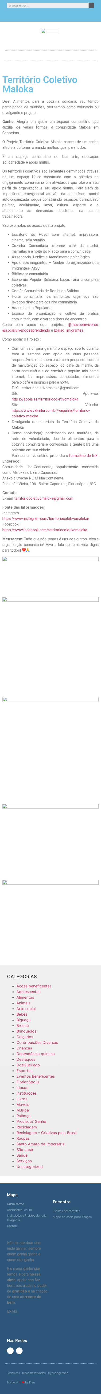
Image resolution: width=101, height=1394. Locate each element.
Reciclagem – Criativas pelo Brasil (46, 1132)
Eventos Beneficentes (35, 1076)
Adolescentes (28, 991)
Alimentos (25, 997)
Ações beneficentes (33, 986)
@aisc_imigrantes (69, 330)
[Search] (91, 5)
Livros (21, 1098)
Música (22, 1110)
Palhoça (23, 1115)
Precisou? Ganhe (31, 1121)
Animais (23, 1003)
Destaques (25, 1059)
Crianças (24, 1048)
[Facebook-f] (46, 16)
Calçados (24, 1036)
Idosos (22, 1087)
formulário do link (83, 455)
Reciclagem (26, 1127)
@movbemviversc (83, 324)
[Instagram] (54, 16)
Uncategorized (29, 1166)
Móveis (22, 1104)
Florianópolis (27, 1082)
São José (24, 1149)
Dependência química (35, 1053)
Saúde (21, 1155)
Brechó (22, 1025)
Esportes (24, 1070)
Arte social (26, 1008)
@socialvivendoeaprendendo (26, 330)
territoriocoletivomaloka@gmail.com (43, 498)
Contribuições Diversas (37, 1042)
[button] (50, 55)
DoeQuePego (28, 1065)
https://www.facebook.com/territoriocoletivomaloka (44, 530)
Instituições (26, 1093)
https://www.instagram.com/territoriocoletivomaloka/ (45, 518)
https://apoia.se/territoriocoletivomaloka (45, 399)
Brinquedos (26, 1031)
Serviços (24, 1160)
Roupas (23, 1138)
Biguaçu (23, 1019)
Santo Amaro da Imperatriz (40, 1144)
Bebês (21, 1014)
